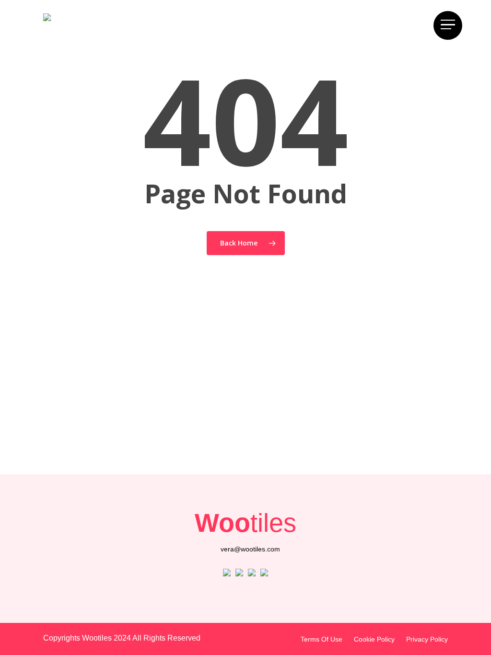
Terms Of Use (321, 639)
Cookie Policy (374, 639)
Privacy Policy (427, 639)
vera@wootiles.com (250, 549)
